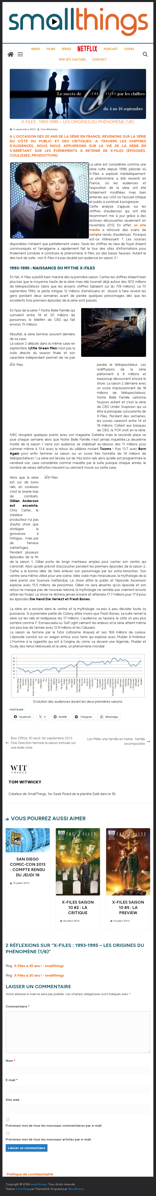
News (35, 49)
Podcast (111, 49)
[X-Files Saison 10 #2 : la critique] (78, 830)
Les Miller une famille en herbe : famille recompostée (116, 741)
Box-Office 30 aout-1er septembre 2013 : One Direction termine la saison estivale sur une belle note (43, 742)
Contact (99, 59)
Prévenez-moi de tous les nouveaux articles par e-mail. (48, 1139)
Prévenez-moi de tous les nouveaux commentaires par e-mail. (54, 1125)
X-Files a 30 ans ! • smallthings (39, 975)
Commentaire (18, 1006)
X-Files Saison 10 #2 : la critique (78, 907)
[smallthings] (10, 54)
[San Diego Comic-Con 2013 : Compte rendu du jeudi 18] (28, 830)
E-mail (12, 1080)
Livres (129, 49)
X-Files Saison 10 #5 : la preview (128, 907)
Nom (10, 1061)
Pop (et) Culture (72, 59)
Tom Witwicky (49, 129)
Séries (66, 49)
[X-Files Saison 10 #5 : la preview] (128, 830)
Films (50, 49)
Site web (12, 1100)
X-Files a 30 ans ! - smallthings (39, 966)
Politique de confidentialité (30, 1174)
